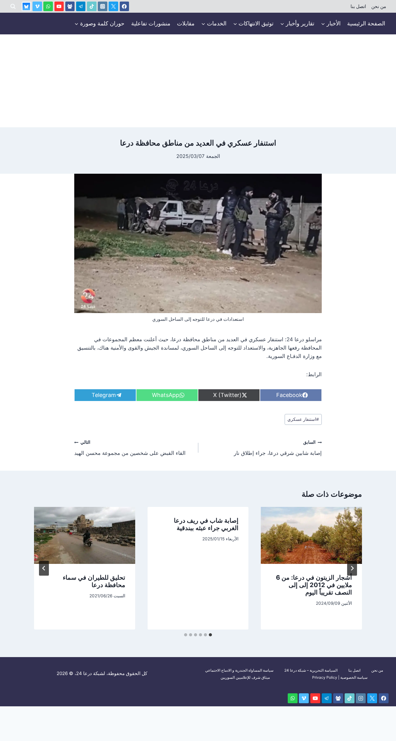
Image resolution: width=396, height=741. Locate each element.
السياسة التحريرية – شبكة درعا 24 (311, 670)
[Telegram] (81, 6)
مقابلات (186, 23)
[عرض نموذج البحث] (13, 6)
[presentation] (311, 535)
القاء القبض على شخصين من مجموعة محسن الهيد (130, 448)
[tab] (210, 634)
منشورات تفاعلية (150, 23)
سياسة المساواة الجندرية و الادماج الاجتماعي (239, 670)
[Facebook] (124, 6)
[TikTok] (92, 6)
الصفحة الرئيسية (366, 23)
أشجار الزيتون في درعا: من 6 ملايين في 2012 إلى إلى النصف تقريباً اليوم (314, 585)
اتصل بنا (358, 6)
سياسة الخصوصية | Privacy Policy (340, 677)
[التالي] (44, 568)
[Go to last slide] (352, 568)
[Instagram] (102, 6)
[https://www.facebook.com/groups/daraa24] (70, 6)
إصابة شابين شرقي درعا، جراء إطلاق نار (278, 448)
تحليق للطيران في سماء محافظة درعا (94, 581)
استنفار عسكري (303, 419)
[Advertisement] (198, 80)
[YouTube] (59, 6)
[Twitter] (113, 6)
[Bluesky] (26, 6)
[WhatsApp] (48, 6)
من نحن (378, 6)
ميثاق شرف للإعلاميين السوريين (245, 677)
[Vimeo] (37, 6)
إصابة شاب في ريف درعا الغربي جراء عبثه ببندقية (206, 524)
